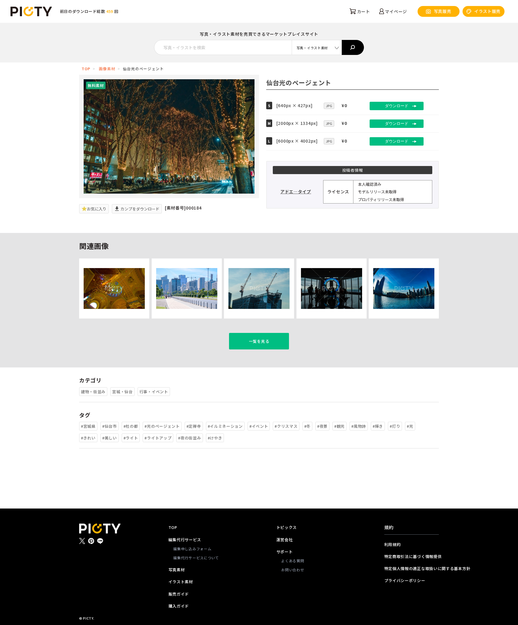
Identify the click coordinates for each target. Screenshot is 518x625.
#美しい (109, 438)
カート (363, 11)
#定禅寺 (193, 426)
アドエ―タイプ (295, 192)
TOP (86, 68)
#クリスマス (286, 426)
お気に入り (96, 209)
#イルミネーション (225, 426)
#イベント (258, 426)
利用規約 (392, 544)
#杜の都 (131, 426)
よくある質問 (292, 560)
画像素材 (107, 68)
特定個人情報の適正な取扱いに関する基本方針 (411, 568)
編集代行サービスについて (196, 557)
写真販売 (442, 11)
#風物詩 (358, 426)
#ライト (131, 438)
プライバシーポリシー (404, 580)
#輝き (378, 426)
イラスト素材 (180, 581)
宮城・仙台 (122, 391)
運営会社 (284, 539)
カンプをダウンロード (139, 209)
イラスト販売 (487, 11)
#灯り (395, 426)
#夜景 (322, 426)
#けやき (215, 438)
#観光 (339, 426)
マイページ (395, 11)
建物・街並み (93, 391)
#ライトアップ (157, 438)
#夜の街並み (189, 438)
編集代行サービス (184, 539)
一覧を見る (259, 341)
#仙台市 (109, 426)
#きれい (88, 438)
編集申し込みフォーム (192, 548)
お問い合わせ (292, 569)
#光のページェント (162, 426)
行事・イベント (153, 391)
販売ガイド (178, 594)
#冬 (307, 426)
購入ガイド (178, 606)
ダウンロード (396, 106)
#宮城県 (88, 426)
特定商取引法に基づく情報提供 (411, 556)
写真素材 (176, 569)
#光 (410, 426)
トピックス (286, 527)
